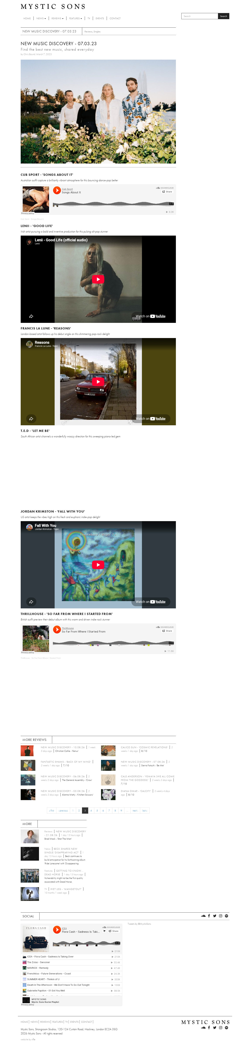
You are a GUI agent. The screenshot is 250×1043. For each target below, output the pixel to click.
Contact (115, 18)
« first (51, 810)
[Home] (53, 6)
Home (27, 18)
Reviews (57, 18)
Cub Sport (25, 219)
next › (135, 810)
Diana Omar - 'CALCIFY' (136, 791)
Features (74, 18)
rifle (33, 1039)
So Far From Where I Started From (46, 658)
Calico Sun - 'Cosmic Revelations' (144, 747)
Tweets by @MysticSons (139, 923)
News (40, 18)
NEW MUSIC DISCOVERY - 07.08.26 (143, 761)
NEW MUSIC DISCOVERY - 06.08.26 (63, 776)
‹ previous (63, 810)
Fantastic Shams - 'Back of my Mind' (66, 761)
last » (144, 810)
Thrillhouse (25, 658)
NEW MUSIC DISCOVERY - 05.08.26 (63, 791)
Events (100, 18)
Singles (97, 31)
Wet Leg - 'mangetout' (65, 889)
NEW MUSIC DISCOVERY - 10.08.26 (63, 747)
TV (89, 18)
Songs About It (37, 219)
